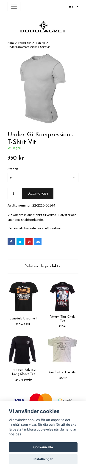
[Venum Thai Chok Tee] (63, 296)
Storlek (13, 169)
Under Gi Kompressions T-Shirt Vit (29, 47)
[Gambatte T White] (63, 350)
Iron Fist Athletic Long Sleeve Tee (23, 372)
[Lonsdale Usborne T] (24, 296)
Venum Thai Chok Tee (62, 318)
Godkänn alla (43, 447)
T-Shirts (40, 42)
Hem (11, 42)
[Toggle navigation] (14, 6)
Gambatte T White (62, 372)
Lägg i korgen (38, 193)
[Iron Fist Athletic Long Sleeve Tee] (24, 350)
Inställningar (43, 459)
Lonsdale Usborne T (23, 318)
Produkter (24, 42)
